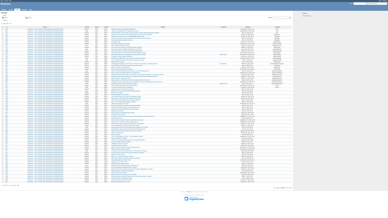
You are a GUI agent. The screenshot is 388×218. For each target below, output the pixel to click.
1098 (6, 40)
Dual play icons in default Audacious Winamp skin (125, 165)
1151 (6, 98)
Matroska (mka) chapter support (120, 163)
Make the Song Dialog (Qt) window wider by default (125, 100)
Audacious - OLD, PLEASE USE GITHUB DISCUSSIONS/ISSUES (45, 29)
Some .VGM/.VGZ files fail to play (120, 45)
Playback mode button (117, 111)
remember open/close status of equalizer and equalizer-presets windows (131, 38)
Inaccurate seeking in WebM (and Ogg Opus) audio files (126, 49)
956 (6, 132)
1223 (6, 103)
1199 (6, 49)
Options (5, 20)
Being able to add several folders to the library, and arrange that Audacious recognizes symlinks (137, 74)
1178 (6, 122)
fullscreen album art (116, 118)
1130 (6, 169)
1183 (6, 78)
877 (6, 47)
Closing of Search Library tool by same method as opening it (127, 152)
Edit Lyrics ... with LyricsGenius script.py (122, 156)
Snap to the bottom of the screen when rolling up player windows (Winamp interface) (134, 76)
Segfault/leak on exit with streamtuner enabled (124, 83)
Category (277, 27)
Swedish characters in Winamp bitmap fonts (123, 29)
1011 (6, 171)
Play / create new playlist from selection (122, 69)
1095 (6, 102)
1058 (6, 167)
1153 (6, 36)
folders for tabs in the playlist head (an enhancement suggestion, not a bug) (132, 169)
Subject (163, 27)
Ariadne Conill (223, 83)
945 (6, 67)
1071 (6, 89)
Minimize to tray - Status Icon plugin (121, 78)
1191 (6, 125)
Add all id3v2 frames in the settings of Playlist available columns (128, 52)
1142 (6, 43)
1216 (6, 178)
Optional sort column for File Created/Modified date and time (127, 36)
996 (6, 158)
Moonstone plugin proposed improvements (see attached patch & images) (131, 176)
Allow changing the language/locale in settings (124, 167)
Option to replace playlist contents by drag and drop (125, 147)
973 (6, 151)
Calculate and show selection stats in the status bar (125, 107)
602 (6, 33)
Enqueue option (115, 134)
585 (6, 31)
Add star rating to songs (117, 154)
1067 (6, 181)
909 (6, 38)
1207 (6, 156)
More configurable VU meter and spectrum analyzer (125, 125)
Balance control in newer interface (120, 67)
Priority (106, 27)
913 (6, 69)
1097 (6, 109)
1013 (6, 174)
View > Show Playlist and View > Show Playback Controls (127, 136)
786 (6, 56)
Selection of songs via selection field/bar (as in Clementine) (127, 123)
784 (6, 127)
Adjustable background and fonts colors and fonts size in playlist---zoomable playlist (134, 63)
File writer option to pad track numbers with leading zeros (127, 51)
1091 (6, 92)
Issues (17, 9)
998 (6, 161)
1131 (6, 123)
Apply (4, 23)
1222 (6, 29)
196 (6, 91)
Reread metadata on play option (120, 94)
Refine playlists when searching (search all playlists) (125, 158)
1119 (6, 129)
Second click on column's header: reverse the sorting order (127, 120)
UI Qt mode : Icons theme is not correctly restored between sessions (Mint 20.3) (132, 116)
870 (6, 136)
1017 (6, 54)
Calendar (24, 9)
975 (6, 83)
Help (10, 0)
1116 (6, 131)
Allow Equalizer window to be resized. (121, 180)
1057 (6, 163)
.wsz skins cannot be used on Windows (122, 87)
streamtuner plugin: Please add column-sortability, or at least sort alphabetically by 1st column (137, 82)
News (30, 9)
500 (6, 118)
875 (6, 62)
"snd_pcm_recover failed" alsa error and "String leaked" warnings (129, 151)
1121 (6, 140)
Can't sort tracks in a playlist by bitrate (121, 178)
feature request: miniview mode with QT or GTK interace (126, 131)
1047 (6, 160)
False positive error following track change (122, 112)
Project (45, 27)
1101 (6, 85)
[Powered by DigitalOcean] (194, 200)
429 (6, 72)
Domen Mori (223, 54)
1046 (6, 52)
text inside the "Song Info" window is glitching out (124, 122)
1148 (6, 96)
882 (6, 142)
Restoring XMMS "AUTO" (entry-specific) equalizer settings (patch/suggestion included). (135, 33)
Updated (247, 27)
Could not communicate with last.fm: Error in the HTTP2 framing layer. (130, 71)
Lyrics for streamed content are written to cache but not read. (127, 60)
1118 (6, 34)
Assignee (223, 27)
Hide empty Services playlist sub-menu (122, 40)
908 (6, 145)
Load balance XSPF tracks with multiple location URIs (126, 98)
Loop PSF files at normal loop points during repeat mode (126, 65)
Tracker (87, 27)
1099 (6, 105)
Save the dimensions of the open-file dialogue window (126, 96)
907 (6, 143)
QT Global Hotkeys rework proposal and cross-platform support (128, 54)
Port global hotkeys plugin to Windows (121, 56)
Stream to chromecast (117, 132)
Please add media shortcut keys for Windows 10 (124, 85)
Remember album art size (118, 114)
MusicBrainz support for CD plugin (120, 43)
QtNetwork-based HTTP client (119, 143)
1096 (6, 107)
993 (6, 60)
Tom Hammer (223, 63)
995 (6, 154)
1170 (6, 111)
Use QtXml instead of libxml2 (119, 145)
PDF (291, 187)
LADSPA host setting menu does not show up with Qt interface (128, 58)
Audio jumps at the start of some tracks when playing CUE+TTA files (129, 127)
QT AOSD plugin (115, 42)
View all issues (307, 16)
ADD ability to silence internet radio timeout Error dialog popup (128, 129)
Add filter (270, 17)
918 (6, 149)
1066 (6, 180)
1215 (6, 176)
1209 (6, 165)
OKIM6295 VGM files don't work (120, 103)
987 (6, 152)
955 (6, 134)
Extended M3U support (117, 62)
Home (2, 0)
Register (385, 0)
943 (6, 74)
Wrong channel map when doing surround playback (125, 91)
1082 (6, 51)
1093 (6, 100)
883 (6, 138)
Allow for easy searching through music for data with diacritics (128, 140)
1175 (6, 112)
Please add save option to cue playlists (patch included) (126, 47)
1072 (6, 42)
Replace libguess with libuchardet (120, 149)
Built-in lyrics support (117, 92)
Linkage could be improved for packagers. (122, 89)
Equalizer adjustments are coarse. (120, 181)
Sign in (380, 0)
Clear (10, 23)
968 (6, 65)
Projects (6, 0)
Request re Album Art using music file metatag (123, 174)
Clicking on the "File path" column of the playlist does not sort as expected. (131, 34)
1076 (6, 63)
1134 (6, 172)
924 (6, 147)
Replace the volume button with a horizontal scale (125, 109)
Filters (4, 15)
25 (13, 185)
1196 (6, 76)
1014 (6, 45)
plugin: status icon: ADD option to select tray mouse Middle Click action (130, 80)
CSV (288, 187)
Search (351, 3)
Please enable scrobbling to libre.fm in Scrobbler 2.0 (125, 72)
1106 (6, 71)
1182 (6, 116)
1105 (6, 58)
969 (6, 82)
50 (15, 185)
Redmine (189, 191)
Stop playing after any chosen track (121, 160)
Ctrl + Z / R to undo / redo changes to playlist (123, 102)
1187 (6, 120)
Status (5, 17)
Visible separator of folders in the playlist (122, 171)
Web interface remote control (119, 172)
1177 (6, 114)
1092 (6, 94)
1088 (6, 80)
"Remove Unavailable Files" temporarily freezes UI (125, 31)
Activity (11, 9)
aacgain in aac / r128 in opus (119, 161)
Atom (284, 187)
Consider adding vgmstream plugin (121, 142)
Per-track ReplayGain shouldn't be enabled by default (126, 105)
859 (6, 87)
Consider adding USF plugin (119, 138)
